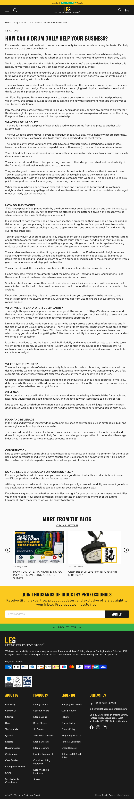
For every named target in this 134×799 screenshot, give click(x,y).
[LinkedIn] (105, 727)
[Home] (67, 10)
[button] (7, 550)
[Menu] (9, 10)
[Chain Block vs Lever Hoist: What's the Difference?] (94, 547)
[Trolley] (127, 10)
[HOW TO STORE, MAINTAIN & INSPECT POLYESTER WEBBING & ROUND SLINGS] (39, 547)
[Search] (17, 10)
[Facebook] (91, 727)
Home (7, 23)
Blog (16, 23)
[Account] (120, 10)
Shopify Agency (109, 795)
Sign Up (117, 614)
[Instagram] (98, 727)
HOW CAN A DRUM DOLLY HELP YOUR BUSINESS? (44, 23)
